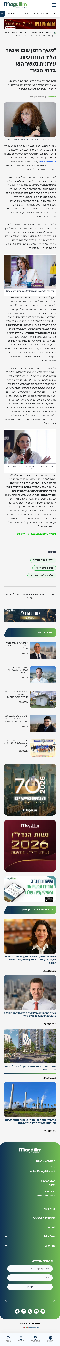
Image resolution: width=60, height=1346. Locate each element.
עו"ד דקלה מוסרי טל (42, 575)
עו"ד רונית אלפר (44, 568)
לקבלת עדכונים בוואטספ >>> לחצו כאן (36, 534)
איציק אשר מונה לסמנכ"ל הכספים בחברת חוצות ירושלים (17, 645)
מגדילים (50, 1245)
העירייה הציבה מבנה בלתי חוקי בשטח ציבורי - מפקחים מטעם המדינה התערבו (16, 695)
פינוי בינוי (49, 1209)
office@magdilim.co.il (42, 1171)
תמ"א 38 (49, 1236)
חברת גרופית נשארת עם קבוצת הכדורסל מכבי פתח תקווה (16, 743)
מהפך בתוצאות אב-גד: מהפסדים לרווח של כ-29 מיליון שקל (17, 670)
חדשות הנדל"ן (34, 32)
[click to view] (30, 24)
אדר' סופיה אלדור (43, 560)
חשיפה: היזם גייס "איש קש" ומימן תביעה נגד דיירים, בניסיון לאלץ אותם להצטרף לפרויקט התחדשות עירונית (30, 960)
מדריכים (49, 1227)
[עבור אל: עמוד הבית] (15, 5)
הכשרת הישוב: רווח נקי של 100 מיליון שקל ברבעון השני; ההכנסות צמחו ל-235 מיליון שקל (16, 719)
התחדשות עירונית (47, 161)
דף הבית (49, 32)
